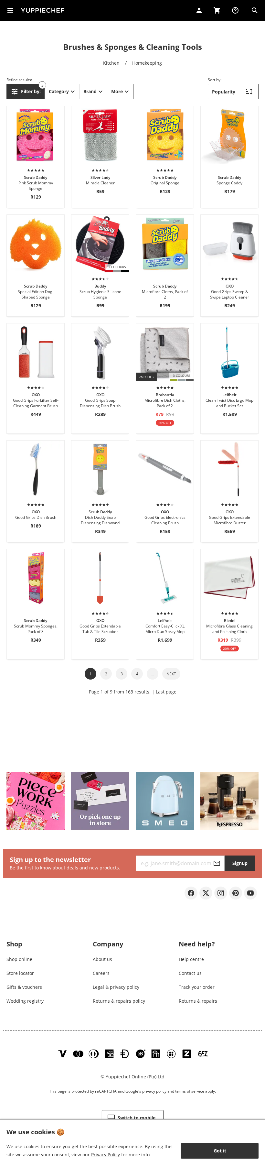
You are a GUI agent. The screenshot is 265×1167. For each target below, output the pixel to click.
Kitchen (111, 63)
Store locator (20, 973)
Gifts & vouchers (24, 987)
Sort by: (214, 79)
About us (102, 959)
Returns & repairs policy (119, 1001)
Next (171, 674)
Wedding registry (25, 1001)
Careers (101, 973)
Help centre (191, 959)
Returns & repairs (198, 1001)
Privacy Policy (105, 1154)
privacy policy (154, 1091)
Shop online (19, 959)
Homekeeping (147, 63)
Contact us (190, 973)
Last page (166, 692)
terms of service (189, 1091)
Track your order (197, 987)
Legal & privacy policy (116, 987)
